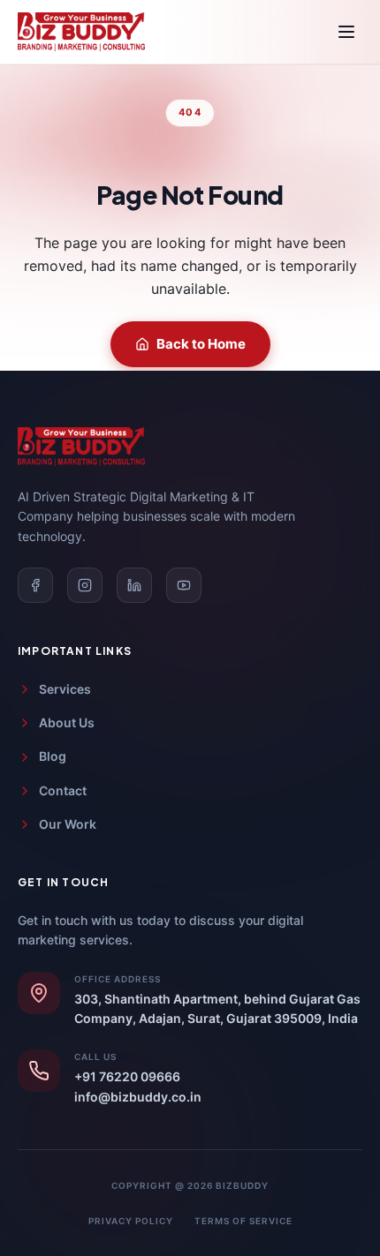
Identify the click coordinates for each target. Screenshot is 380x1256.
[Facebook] (35, 585)
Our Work (67, 823)
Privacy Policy (130, 1220)
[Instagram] (85, 585)
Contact (63, 790)
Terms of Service (243, 1220)
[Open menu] (346, 31)
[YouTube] (183, 585)
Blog (52, 755)
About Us (67, 722)
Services (65, 688)
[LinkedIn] (134, 585)
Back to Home (201, 343)
